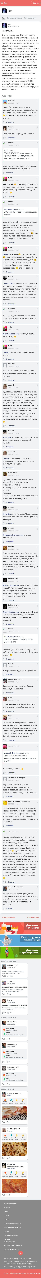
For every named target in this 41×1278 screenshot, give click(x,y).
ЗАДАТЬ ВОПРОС (9, 1245)
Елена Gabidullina (15, 679)
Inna (10, 716)
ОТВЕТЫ (6, 1231)
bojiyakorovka (13, 578)
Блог (3, 18)
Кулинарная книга (14, 18)
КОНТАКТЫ (18, 1245)
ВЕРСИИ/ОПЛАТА (9, 1241)
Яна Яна (11, 364)
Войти (36, 3)
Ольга (10, 277)
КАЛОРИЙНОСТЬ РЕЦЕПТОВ (12, 1227)
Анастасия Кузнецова (17, 777)
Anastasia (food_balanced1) (18, 801)
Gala (10, 177)
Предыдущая (9, 917)
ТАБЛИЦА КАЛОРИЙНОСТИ (12, 1223)
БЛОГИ (6, 1212)
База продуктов (30, 18)
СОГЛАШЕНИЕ (8, 1249)
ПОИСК (6, 1219)
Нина (10, 697)
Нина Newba (13, 472)
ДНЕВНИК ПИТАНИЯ (10, 1204)
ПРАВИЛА (16, 1249)
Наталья (11, 309)
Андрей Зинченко (12, 753)
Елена (10, 143)
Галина (11, 546)
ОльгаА (11, 430)
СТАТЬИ (6, 1215)
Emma (10, 127)
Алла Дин (12, 385)
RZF (10, 11)
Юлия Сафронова (11, 334)
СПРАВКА (7, 1239)
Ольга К (11, 664)
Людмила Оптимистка (13, 535)
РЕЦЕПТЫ (7, 1208)
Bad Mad (11, 100)
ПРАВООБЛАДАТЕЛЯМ (11, 1235)
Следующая (32, 917)
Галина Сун (9, 209)
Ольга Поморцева (15, 887)
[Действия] (37, 103)
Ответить (10, 122)
